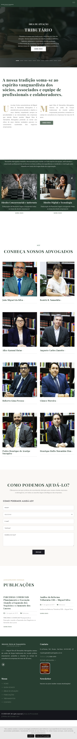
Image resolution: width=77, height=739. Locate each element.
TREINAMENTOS (9, 698)
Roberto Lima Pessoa (13, 400)
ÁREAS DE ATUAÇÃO (11, 691)
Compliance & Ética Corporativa (19, 202)
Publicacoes (25, 613)
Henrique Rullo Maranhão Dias (55, 451)
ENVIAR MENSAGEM (47, 660)
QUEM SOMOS (9, 687)
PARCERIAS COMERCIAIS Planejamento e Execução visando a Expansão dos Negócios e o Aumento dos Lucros (17, 603)
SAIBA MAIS (38, 49)
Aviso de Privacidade (31, 714)
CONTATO (7, 702)
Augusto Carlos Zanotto (52, 350)
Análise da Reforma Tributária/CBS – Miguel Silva (55, 598)
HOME (6, 684)
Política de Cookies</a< (11, 716)
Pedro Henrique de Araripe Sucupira (16, 452)
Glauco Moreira (48, 400)
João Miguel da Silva (13, 300)
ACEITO (30, 736)
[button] (46, 123)
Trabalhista (58, 202)
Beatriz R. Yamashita (50, 300)
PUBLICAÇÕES (9, 695)
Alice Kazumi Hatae (12, 350)
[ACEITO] (74, 733)
